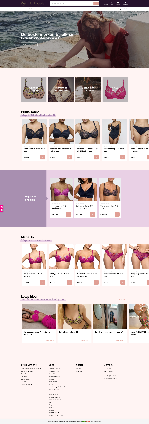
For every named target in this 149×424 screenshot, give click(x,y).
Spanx (50, 407)
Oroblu (51, 392)
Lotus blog (118, 9)
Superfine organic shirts (56, 387)
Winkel (126, 9)
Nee (88, 421)
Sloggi (51, 405)
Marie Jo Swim (53, 382)
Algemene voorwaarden (28, 371)
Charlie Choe (53, 374)
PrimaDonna (52, 394)
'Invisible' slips (53, 413)
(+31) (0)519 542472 (111, 376)
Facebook (79, 369)
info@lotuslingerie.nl (111, 378)
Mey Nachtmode (54, 389)
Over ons (23, 382)
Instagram (79, 371)
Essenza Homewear (54, 376)
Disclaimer (24, 376)
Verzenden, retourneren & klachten (31, 369)
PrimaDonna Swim (54, 397)
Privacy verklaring (26, 384)
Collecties (24, 374)
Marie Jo (51, 379)
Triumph (51, 418)
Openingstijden (25, 379)
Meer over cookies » (96, 421)
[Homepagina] (33, 3)
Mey (50, 384)
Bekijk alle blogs (121, 299)
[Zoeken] (96, 3)
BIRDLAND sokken (54, 371)
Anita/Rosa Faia (53, 369)
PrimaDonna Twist (54, 400)
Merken (23, 9)
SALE (30, 9)
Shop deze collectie (29, 44)
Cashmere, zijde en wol (56, 415)
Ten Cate (51, 410)
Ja (84, 421)
